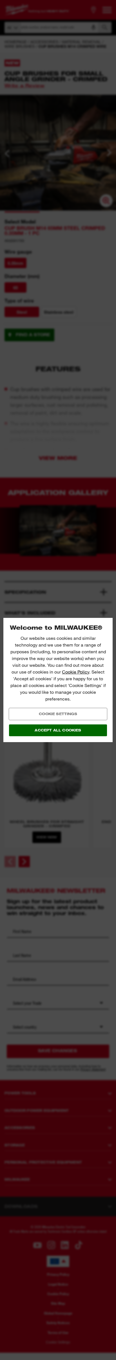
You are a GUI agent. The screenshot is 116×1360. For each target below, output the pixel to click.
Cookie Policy (75, 672)
